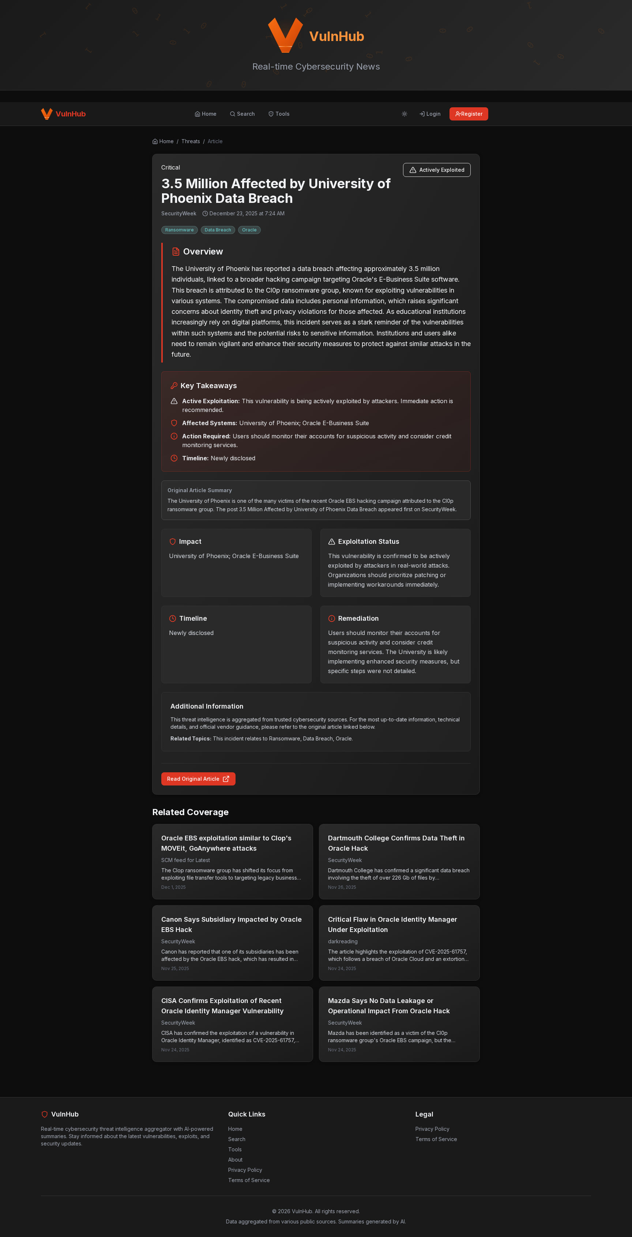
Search (236, 1139)
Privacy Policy (245, 1170)
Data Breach (218, 230)
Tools (235, 1149)
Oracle (249, 230)
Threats (190, 141)
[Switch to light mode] (404, 114)
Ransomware (179, 230)
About (235, 1159)
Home (235, 1129)
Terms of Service (249, 1180)
